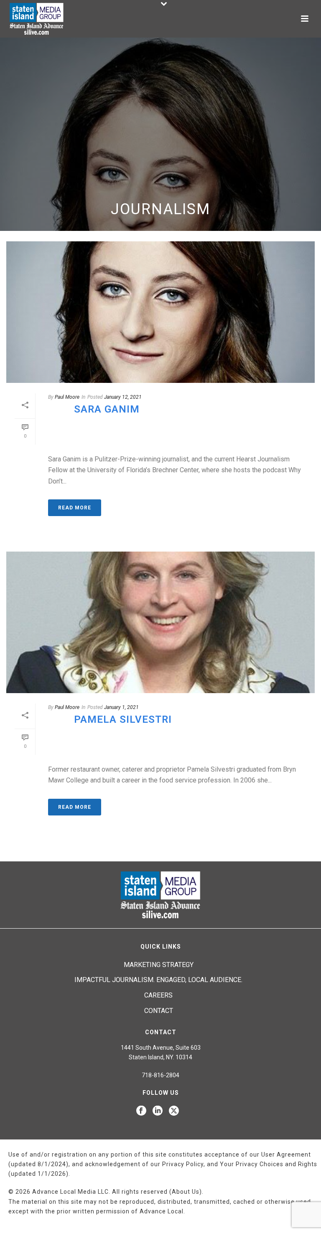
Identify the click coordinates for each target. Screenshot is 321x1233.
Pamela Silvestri (123, 719)
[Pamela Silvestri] (160, 622)
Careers (158, 995)
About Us (185, 1191)
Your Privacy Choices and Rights (268, 1164)
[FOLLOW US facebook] (141, 1111)
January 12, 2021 (123, 397)
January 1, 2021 (121, 707)
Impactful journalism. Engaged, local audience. (158, 980)
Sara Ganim (107, 409)
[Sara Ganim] (160, 312)
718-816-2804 (160, 1075)
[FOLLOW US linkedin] (158, 1111)
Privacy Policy (183, 1164)
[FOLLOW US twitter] (174, 1111)
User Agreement (286, 1154)
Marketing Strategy (159, 965)
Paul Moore (67, 397)
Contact (158, 1011)
